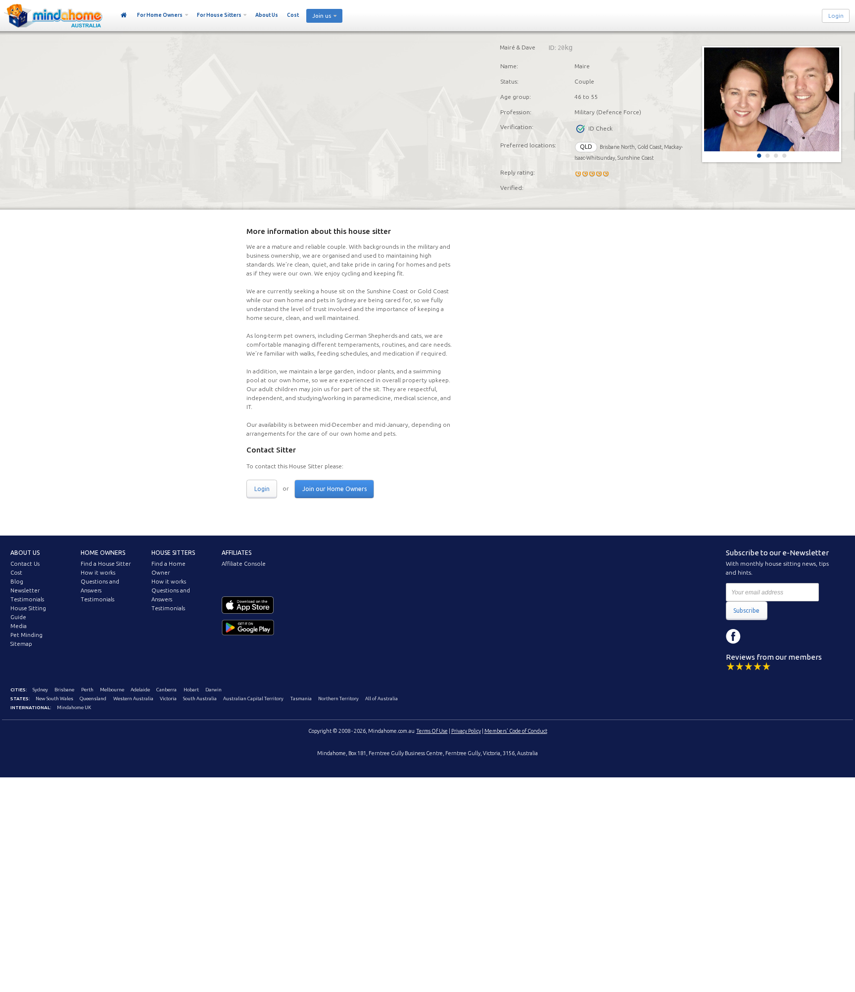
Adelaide (140, 689)
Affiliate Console (244, 564)
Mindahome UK (74, 707)
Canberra (166, 689)
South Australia (200, 698)
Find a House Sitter (106, 564)
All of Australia (381, 698)
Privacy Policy (466, 731)
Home (124, 15)
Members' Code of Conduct (515, 731)
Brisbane (64, 689)
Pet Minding (26, 635)
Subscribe (746, 610)
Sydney (40, 689)
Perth (87, 689)
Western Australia (133, 698)
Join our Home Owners (334, 489)
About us (25, 552)
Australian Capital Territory (253, 698)
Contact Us (25, 564)
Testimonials (27, 599)
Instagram (755, 636)
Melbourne (112, 689)
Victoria (168, 698)
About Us (266, 15)
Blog (16, 582)
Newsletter (25, 590)
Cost (293, 15)
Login (836, 16)
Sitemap (21, 644)
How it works (98, 573)
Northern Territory (338, 698)
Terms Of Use (432, 731)
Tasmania (301, 698)
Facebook (733, 636)
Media (18, 626)
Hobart (191, 689)
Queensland (93, 698)
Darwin (213, 689)
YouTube (777, 636)
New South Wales (54, 698)
